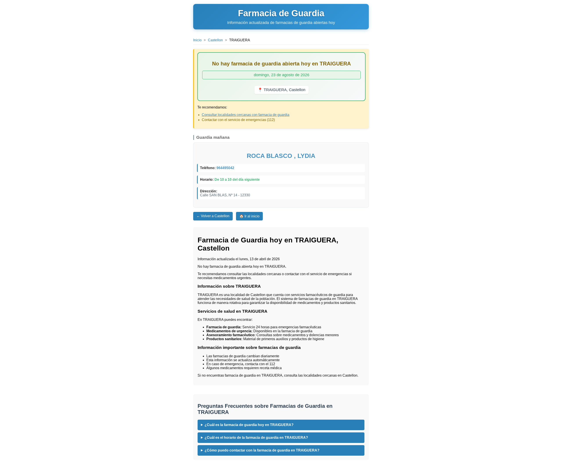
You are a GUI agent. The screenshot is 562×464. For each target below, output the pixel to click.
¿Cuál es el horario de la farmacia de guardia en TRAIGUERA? (256, 437)
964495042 (225, 168)
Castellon (215, 40)
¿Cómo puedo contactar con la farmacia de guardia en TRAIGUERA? (262, 450)
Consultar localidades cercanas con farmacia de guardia (245, 115)
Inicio (197, 40)
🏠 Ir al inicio (249, 216)
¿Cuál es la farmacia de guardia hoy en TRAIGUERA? (249, 425)
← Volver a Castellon (212, 216)
